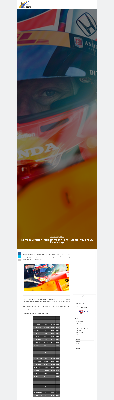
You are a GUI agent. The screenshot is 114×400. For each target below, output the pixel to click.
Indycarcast (79, 337)
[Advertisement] (84, 272)
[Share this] (19, 253)
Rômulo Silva (56, 244)
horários (78, 348)
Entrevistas (79, 323)
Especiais (78, 326)
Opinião (78, 339)
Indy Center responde (82, 328)
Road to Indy (79, 343)
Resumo (61, 236)
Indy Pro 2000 (80, 332)
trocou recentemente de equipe (39, 299)
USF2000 (78, 346)
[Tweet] (19, 256)
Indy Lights (79, 330)
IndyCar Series (54, 236)
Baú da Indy (79, 321)
